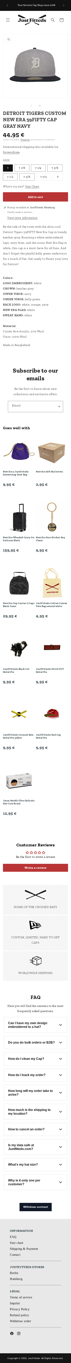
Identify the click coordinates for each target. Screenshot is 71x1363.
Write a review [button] (35, 868)
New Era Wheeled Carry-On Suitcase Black (18, 539)
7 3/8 (54, 168)
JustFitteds (34, 1358)
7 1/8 (22, 168)
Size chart (16, 1242)
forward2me (11, 152)
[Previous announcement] (7, 5)
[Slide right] (40, 105)
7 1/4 (38, 168)
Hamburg (16, 1279)
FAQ (13, 1237)
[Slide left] (31, 105)
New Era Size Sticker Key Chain (50, 539)
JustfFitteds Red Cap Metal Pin (48, 736)
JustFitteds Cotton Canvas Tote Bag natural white (51, 605)
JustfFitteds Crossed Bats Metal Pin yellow (18, 736)
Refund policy (19, 1315)
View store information (22, 218)
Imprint (15, 1303)
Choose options (19, 493)
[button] (8, 20)
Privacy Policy (20, 1309)
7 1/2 (10, 177)
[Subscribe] (58, 406)
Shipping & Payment (24, 1248)
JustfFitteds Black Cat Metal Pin (16, 671)
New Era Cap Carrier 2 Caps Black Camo (19, 605)
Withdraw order (20, 1321)
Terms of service (21, 1297)
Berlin (14, 1273)
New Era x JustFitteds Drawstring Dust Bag (16, 473)
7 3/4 (45, 178)
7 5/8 (26, 177)
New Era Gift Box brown (49, 471)
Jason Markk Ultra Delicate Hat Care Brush (19, 802)
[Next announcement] (63, 5)
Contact (15, 1254)
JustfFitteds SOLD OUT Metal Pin (50, 671)
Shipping (25, 139)
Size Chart (32, 186)
